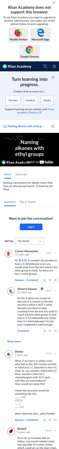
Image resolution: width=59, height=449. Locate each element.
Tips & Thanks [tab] (28, 202)
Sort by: (9, 241)
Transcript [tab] (21, 174)
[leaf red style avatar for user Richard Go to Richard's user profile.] (10, 431)
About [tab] (7, 174)
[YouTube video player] (29, 149)
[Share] (53, 126)
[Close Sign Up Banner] (53, 77)
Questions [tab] (10, 202)
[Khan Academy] (15, 66)
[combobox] (29, 241)
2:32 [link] (24, 260)
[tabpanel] (29, 185)
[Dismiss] (53, 2)
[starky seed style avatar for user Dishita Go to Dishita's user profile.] (8, 354)
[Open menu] (54, 66)
